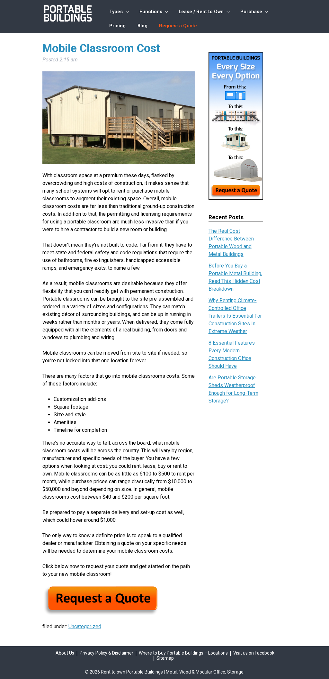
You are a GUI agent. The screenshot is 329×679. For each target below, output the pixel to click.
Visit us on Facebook (253, 653)
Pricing (117, 26)
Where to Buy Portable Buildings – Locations (183, 653)
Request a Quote (178, 26)
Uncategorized (84, 626)
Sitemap (165, 658)
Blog (142, 26)
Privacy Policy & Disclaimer (106, 653)
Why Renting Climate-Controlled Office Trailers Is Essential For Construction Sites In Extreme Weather (235, 315)
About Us (65, 653)
